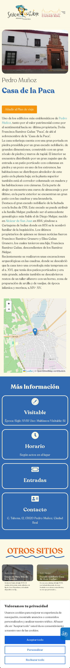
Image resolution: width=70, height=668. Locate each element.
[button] (63, 12)
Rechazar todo (35, 660)
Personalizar (35, 650)
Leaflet (29, 371)
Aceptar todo (35, 640)
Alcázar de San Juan (19, 221)
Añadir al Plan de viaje (19, 109)
